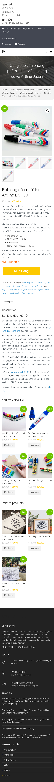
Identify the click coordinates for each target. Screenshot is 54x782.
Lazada (7, 775)
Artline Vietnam (10, 760)
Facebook (7, 44)
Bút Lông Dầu (28, 283)
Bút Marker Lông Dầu (42, 283)
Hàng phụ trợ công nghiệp (11, 293)
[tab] (9, 301)
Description (9, 302)
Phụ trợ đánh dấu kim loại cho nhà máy (18, 729)
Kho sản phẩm (10, 750)
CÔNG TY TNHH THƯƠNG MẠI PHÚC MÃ (18, 647)
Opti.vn (7, 765)
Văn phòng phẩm (28, 293)
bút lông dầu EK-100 (19, 372)
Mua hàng (21, 271)
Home (4, 90)
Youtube (21, 44)
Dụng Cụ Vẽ (6, 286)
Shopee (7, 770)
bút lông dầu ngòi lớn (41, 290)
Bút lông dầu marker (25, 290)
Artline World (9, 755)
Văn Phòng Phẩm (18, 286)
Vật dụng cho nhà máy (29, 93)
